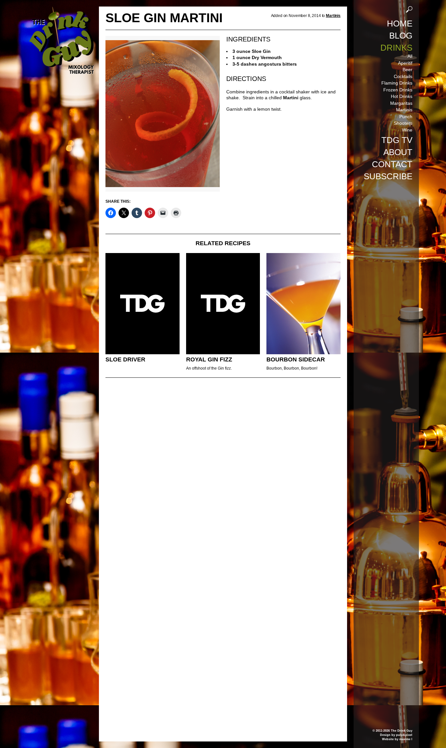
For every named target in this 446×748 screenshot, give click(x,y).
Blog (400, 35)
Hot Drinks (401, 96)
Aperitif (405, 63)
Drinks (396, 48)
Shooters (403, 123)
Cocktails (403, 76)
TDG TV (396, 140)
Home (399, 23)
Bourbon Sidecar (295, 359)
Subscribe (388, 176)
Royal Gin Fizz (209, 359)
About (397, 152)
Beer (407, 69)
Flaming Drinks (396, 83)
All (409, 56)
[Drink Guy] (61, 9)
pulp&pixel (404, 735)
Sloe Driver (125, 359)
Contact (392, 164)
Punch (405, 116)
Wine (407, 130)
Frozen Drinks (397, 89)
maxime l (405, 739)
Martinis (404, 109)
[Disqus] (223, 471)
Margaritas (401, 103)
